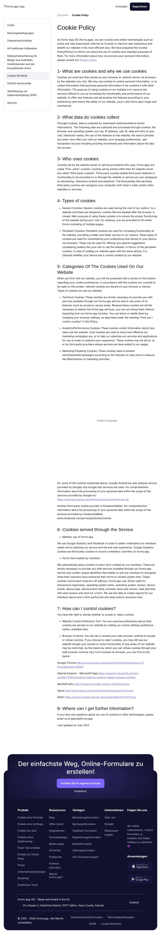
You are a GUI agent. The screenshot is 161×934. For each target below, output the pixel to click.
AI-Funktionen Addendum (22, 48)
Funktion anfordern (55, 865)
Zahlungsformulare (83, 850)
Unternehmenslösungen (31, 871)
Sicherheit (55, 850)
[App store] (140, 867)
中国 (132, 893)
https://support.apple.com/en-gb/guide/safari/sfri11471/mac (100, 697)
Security (12, 102)
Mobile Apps (56, 843)
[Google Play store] (140, 879)
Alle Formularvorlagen (85, 856)
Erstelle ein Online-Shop (29, 856)
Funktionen (55, 856)
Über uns (110, 817)
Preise (21, 865)
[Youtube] (150, 818)
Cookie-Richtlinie (17, 75)
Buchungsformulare (83, 824)
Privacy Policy (88, 60)
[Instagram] (136, 818)
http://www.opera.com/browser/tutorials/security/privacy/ (99, 690)
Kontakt (109, 824)
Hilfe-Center (56, 824)
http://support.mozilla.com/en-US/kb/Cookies (102, 684)
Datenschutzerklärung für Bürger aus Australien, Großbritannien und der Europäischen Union (22, 62)
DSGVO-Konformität (19, 83)
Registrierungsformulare (86, 837)
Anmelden (121, 6)
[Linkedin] (129, 818)
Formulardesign (58, 837)
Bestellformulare (82, 843)
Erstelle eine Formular (30, 817)
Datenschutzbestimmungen (87, 917)
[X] (143, 818)
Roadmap (23, 878)
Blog (51, 817)
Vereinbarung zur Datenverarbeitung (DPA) (22, 93)
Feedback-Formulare (84, 830)
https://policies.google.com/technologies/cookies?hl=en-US (93, 499)
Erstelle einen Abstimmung (25, 839)
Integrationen (56, 830)
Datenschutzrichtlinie (19, 40)
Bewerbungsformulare (85, 817)
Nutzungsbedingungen (20, 33)
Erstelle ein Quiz (27, 830)
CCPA (10, 25)
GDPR (92, 923)
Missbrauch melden (111, 832)
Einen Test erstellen (29, 847)
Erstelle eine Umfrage (30, 824)
